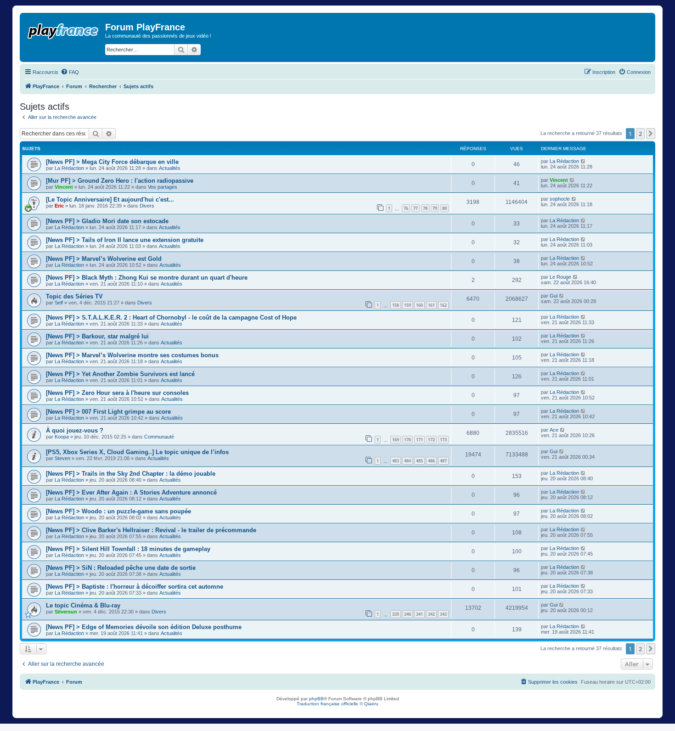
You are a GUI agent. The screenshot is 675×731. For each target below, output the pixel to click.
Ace (554, 430)
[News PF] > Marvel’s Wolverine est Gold (104, 258)
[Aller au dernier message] (583, 161)
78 (425, 208)
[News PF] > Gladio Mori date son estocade (107, 221)
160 (419, 305)
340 (407, 614)
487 (443, 461)
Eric (59, 205)
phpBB (316, 698)
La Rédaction (69, 168)
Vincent (64, 187)
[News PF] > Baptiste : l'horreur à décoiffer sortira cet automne (134, 586)
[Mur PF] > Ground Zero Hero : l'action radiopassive (119, 180)
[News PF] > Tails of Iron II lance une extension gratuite (124, 239)
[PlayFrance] (63, 29)
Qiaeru (371, 703)
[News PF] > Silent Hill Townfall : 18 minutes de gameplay (128, 548)
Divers (147, 205)
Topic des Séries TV (74, 296)
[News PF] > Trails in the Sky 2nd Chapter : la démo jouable (130, 473)
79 (435, 208)
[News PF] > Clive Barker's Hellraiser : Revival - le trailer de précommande (151, 530)
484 (407, 461)
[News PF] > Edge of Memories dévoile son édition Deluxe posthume (144, 627)
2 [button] (640, 133)
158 (395, 305)
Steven (62, 458)
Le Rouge (560, 277)
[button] (650, 133)
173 (443, 440)
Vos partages (162, 187)
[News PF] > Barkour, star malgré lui (97, 336)
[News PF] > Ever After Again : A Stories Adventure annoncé (131, 492)
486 (431, 461)
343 (443, 614)
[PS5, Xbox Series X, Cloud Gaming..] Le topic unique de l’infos (137, 452)
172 (431, 440)
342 (431, 614)
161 (431, 305)
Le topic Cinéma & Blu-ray (83, 605)
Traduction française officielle (327, 703)
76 (406, 208)
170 (407, 440)
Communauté (159, 436)
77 (415, 208)
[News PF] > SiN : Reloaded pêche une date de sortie (121, 567)
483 (395, 461)
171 (419, 440)
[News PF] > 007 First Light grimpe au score (108, 411)
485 (419, 461)
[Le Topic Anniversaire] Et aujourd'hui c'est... (110, 199)
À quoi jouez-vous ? (74, 430)
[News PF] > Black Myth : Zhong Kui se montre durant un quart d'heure (147, 277)
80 (444, 208)
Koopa (62, 436)
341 (419, 614)
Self (59, 302)
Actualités (169, 168)
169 (395, 440)
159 (407, 305)
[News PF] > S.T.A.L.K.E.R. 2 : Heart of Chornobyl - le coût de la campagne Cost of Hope (171, 317)
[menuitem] (70, 72)
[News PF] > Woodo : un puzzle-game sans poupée (118, 511)
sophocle (560, 199)
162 (443, 305)
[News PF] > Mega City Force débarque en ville (112, 161)
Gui (553, 295)
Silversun (66, 611)
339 (395, 614)
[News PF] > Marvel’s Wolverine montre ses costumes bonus (132, 355)
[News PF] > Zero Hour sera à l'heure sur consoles (117, 392)
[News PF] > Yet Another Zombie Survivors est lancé (120, 374)
